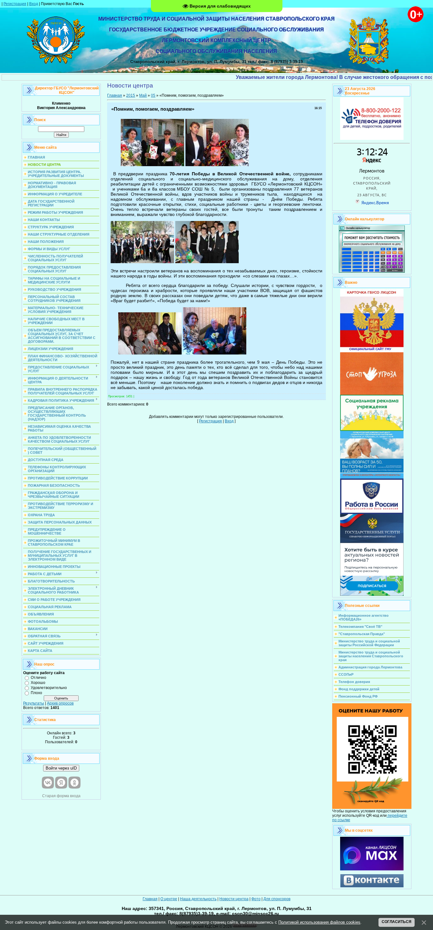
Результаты (33, 703)
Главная (114, 95)
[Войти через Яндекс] (61, 783)
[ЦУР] (372, 594)
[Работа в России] (372, 513)
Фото (256, 899)
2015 (130, 95)
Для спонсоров (276, 899)
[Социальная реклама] (372, 429)
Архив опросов (60, 703)
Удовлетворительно (49, 688)
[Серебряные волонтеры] (372, 477)
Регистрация (14, 4)
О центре (168, 899)
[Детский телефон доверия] (372, 138)
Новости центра (234, 899)
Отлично (38, 677)
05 (153, 95)
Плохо (36, 693)
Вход (33, 4)
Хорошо (38, 682)
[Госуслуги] (372, 541)
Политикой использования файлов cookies (319, 922)
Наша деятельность (198, 899)
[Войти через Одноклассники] (74, 783)
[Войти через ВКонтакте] (48, 783)
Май (143, 95)
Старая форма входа (61, 796)
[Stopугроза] (372, 393)
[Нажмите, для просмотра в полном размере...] (152, 164)
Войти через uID (61, 768)
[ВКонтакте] (372, 886)
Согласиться (396, 922)
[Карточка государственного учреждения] (372, 351)
